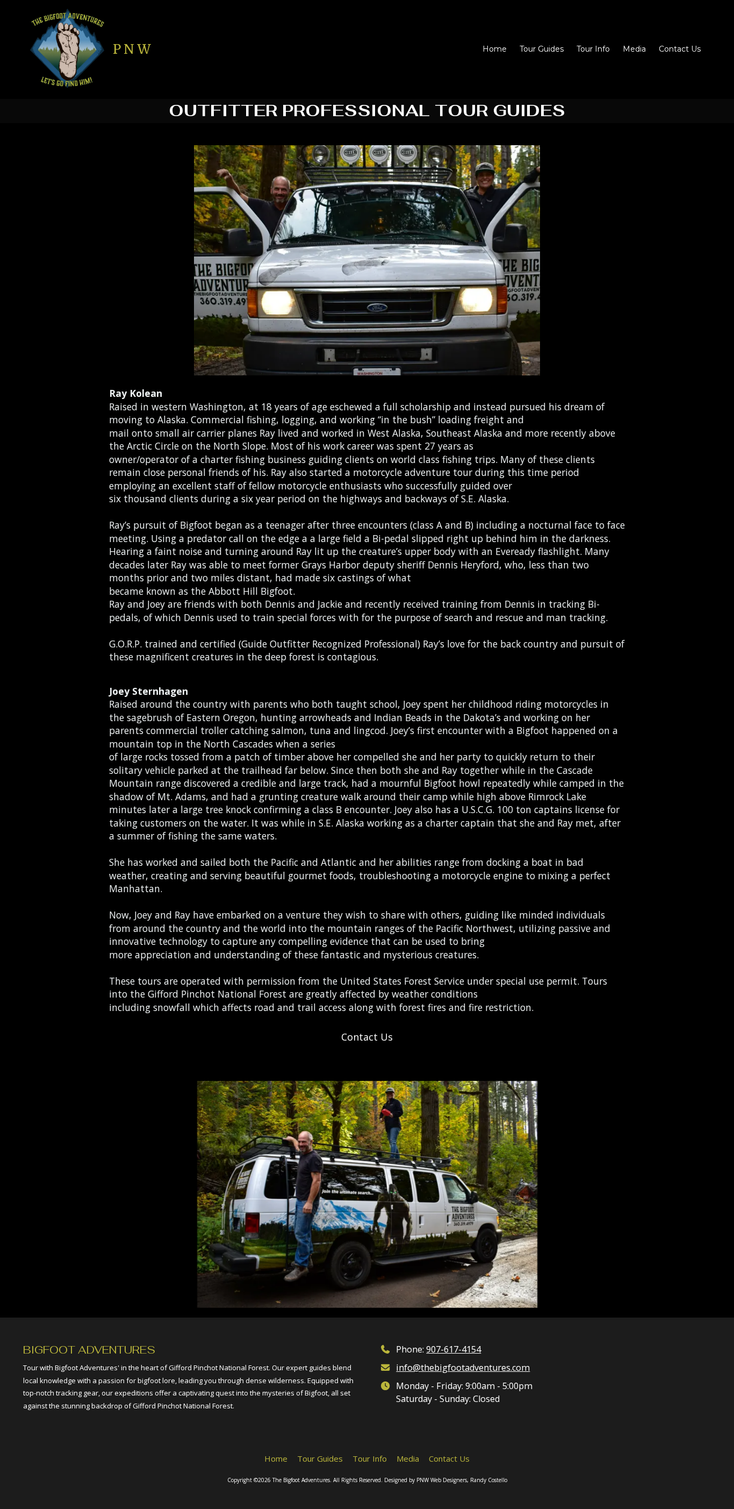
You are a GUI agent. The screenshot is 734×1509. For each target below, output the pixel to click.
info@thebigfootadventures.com (463, 1367)
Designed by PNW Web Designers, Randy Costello (445, 1480)
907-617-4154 (453, 1349)
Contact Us (367, 1036)
